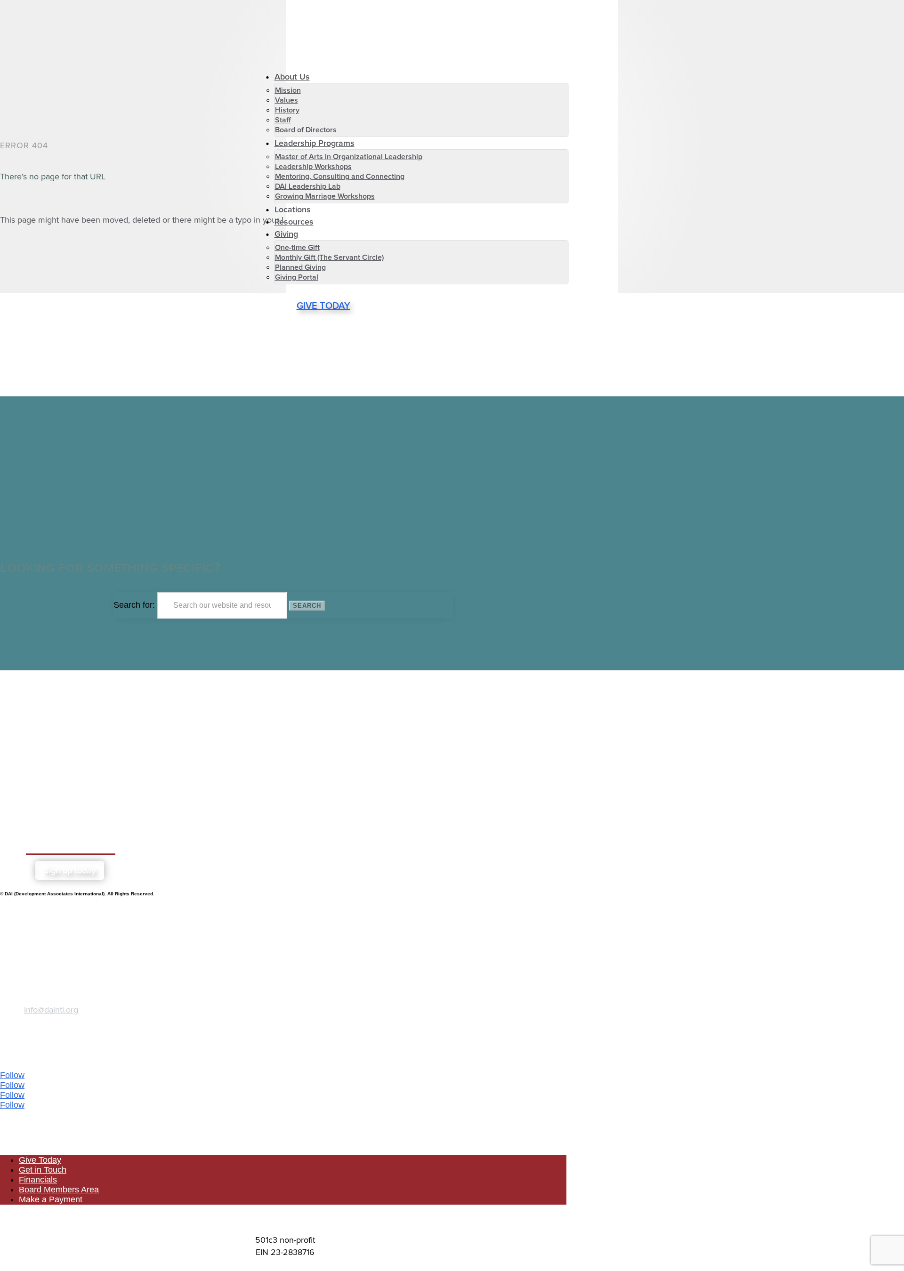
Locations (292, 209)
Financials (38, 1179)
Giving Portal (296, 277)
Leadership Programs (314, 143)
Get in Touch (42, 1169)
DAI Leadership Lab (307, 186)
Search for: (134, 605)
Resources (294, 222)
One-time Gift (297, 247)
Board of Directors (306, 129)
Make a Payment (50, 1199)
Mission (288, 90)
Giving (286, 234)
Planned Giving (300, 267)
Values (286, 100)
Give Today (323, 305)
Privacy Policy (285, 1219)
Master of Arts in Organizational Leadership (348, 156)
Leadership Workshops (313, 166)
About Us (292, 77)
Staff (283, 119)
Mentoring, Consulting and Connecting (339, 176)
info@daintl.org (51, 1010)
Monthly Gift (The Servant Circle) (329, 257)
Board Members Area (59, 1189)
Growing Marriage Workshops (325, 196)
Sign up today (70, 870)
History (287, 110)
